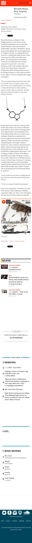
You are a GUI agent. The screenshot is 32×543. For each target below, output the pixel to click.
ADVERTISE (28, 521)
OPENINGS (14, 521)
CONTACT (8, 521)
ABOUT (2, 521)
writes (20, 64)
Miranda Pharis (19, 241)
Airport (11, 241)
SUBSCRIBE (21, 521)
